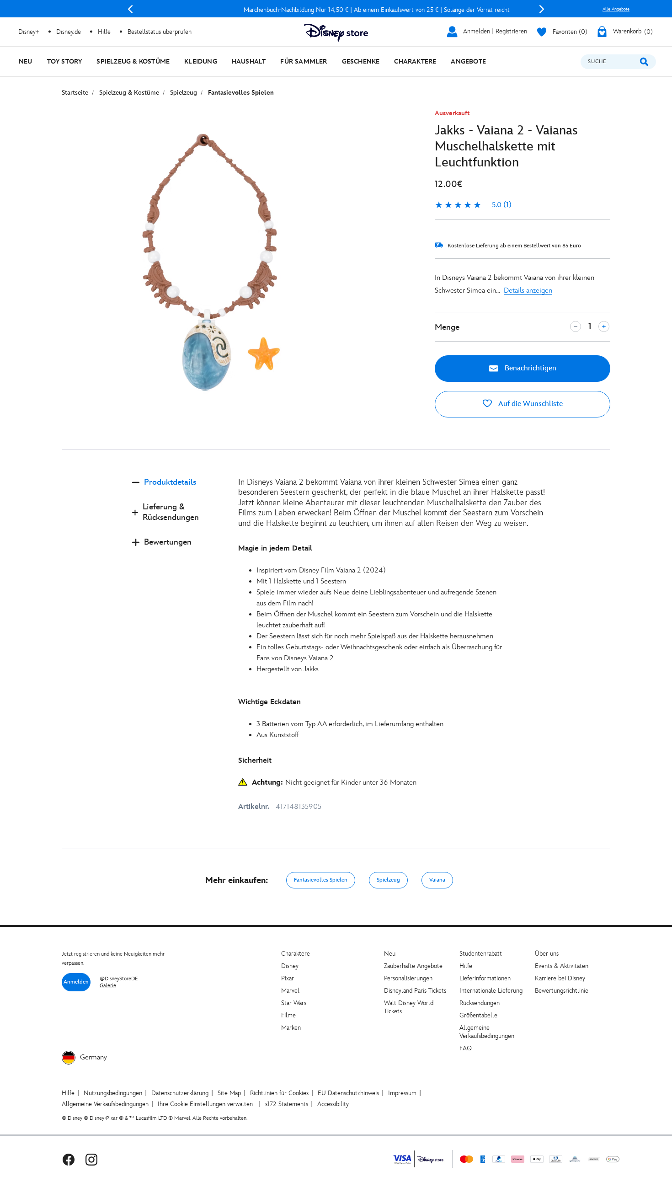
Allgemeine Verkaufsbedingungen (486, 1032)
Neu (389, 953)
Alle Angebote (616, 9)
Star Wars (293, 1003)
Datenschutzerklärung (179, 1093)
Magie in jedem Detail (275, 548)
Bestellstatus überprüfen (160, 32)
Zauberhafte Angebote (413, 966)
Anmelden (76, 982)
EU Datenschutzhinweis (348, 1093)
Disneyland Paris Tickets (415, 991)
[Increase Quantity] (603, 326)
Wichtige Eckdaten (269, 702)
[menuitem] (25, 61)
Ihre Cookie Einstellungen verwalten (205, 1104)
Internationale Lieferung (491, 991)
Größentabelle (478, 1015)
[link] (473, 205)
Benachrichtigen (529, 368)
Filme (288, 1015)
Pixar (287, 978)
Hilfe (465, 966)
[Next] (541, 9)
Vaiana (437, 880)
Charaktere (295, 953)
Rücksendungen (479, 1003)
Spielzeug (388, 880)
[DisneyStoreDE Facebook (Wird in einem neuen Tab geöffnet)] (69, 1159)
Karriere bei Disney (560, 978)
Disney (290, 966)
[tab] (178, 490)
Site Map (229, 1093)
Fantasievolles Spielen (320, 880)
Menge (447, 327)
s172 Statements (286, 1104)
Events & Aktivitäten (561, 966)
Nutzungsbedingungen (113, 1093)
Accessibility (333, 1104)
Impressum (402, 1093)
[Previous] (130, 9)
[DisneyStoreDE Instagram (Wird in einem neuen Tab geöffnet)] (91, 1159)
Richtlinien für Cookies (279, 1093)
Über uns (547, 953)
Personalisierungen (408, 978)
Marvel (290, 991)
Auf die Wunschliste (529, 404)
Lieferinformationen (485, 978)
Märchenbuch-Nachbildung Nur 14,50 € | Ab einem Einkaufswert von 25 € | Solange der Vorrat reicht (336, 10)
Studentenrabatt (480, 953)
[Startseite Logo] (336, 33)
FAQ (465, 1048)
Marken (291, 1028)
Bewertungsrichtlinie (561, 991)
